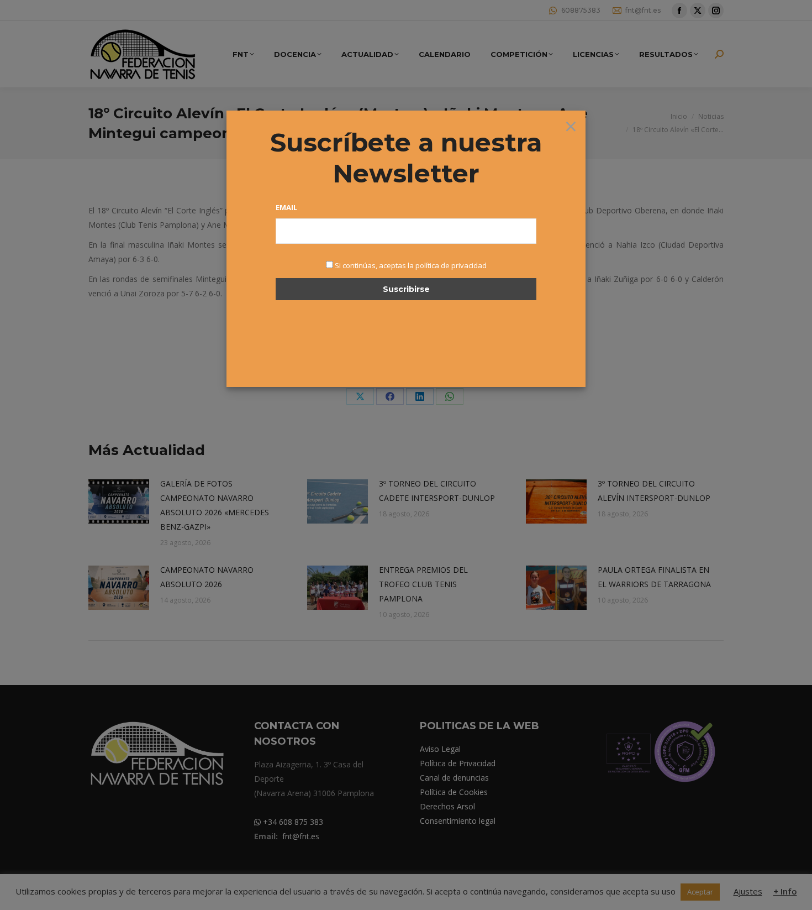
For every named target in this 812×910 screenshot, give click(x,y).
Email (286, 207)
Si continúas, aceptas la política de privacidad (411, 265)
